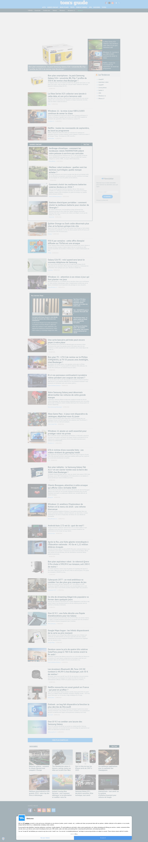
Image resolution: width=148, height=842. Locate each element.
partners (27, 823)
